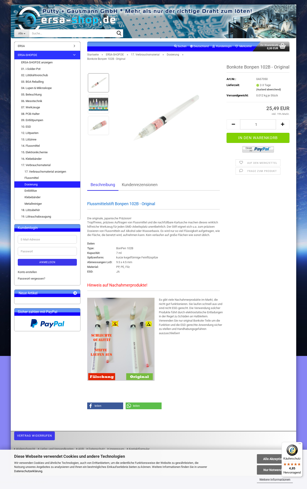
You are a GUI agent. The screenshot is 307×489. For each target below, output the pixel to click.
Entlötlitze (30, 190)
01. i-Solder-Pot (30, 69)
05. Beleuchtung (31, 94)
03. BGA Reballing (32, 81)
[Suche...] (119, 33)
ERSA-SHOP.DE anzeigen (37, 62)
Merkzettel (245, 46)
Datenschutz (96, 449)
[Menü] (300, 444)
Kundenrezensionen (140, 184)
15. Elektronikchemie (34, 152)
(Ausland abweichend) (268, 89)
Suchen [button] (182, 46)
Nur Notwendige (275, 470)
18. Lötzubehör (30, 210)
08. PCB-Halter (30, 114)
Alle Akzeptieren (275, 459)
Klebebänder (32, 197)
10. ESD (26, 126)
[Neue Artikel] (75, 293)
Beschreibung (103, 184)
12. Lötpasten (29, 133)
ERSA (21, 46)
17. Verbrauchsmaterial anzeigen (45, 171)
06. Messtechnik (31, 101)
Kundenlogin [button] (223, 46)
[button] (199, 46)
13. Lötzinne (28, 139)
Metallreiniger (33, 203)
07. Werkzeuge (30, 107)
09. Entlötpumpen (32, 120)
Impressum (116, 449)
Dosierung (31, 184)
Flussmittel (31, 178)
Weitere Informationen (274, 479)
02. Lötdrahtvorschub (34, 75)
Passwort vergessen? (31, 278)
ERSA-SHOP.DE (27, 55)
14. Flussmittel (30, 145)
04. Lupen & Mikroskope (36, 88)
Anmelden (47, 262)
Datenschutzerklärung (28, 471)
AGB (81, 449)
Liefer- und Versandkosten (56, 449)
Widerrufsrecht (25, 449)
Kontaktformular (138, 449)
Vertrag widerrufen (34, 435)
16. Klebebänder (31, 158)
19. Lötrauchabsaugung (36, 216)
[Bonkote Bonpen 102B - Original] (166, 114)
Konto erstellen (27, 272)
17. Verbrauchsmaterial (36, 165)
